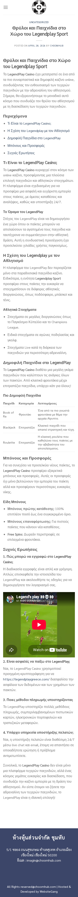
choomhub (56, 45)
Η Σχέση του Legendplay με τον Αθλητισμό (38, 130)
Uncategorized (38, 22)
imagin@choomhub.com (44, 860)
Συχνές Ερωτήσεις (21, 153)
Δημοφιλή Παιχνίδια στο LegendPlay (34, 138)
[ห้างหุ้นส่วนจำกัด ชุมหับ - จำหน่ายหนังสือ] (39, 7)
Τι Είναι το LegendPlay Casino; (29, 123)
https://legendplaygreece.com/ (26, 679)
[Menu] (5, 7)
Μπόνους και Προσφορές (26, 145)
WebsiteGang (49, 891)
